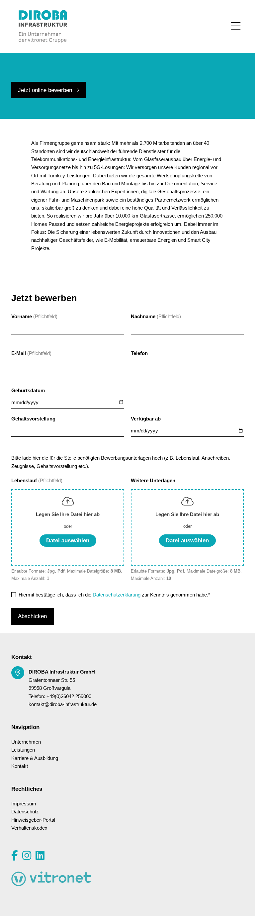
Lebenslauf (24, 480)
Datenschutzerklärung (116, 594)
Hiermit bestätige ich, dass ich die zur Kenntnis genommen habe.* (114, 594)
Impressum (23, 803)
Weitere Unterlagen (153, 480)
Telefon (139, 353)
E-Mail (18, 353)
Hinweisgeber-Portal (33, 820)
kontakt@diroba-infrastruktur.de (63, 704)
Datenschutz (25, 811)
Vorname (21, 316)
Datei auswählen (67, 540)
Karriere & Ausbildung (34, 758)
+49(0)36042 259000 (68, 696)
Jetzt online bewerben (46, 90)
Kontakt (19, 766)
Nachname (143, 316)
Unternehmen (26, 742)
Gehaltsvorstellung (33, 418)
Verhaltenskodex (29, 828)
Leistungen (23, 750)
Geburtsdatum (28, 390)
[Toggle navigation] (235, 26)
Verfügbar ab (146, 418)
